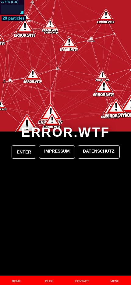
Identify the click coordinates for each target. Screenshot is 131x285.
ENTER (24, 152)
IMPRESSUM (57, 151)
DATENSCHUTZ (99, 151)
